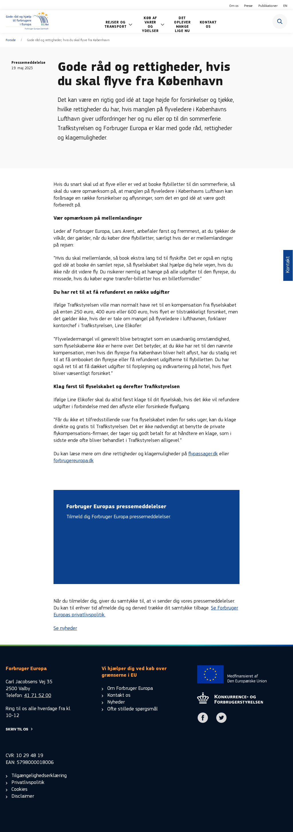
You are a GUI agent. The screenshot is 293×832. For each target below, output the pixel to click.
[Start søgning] (279, 21)
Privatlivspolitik (27, 782)
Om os (233, 6)
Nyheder (116, 702)
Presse (248, 6)
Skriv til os (17, 729)
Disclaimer (22, 796)
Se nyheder (65, 628)
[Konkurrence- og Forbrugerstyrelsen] (27, 21)
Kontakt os (118, 695)
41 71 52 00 (37, 695)
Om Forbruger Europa (130, 688)
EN (285, 6)
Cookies (19, 789)
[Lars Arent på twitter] (221, 722)
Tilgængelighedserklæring (39, 776)
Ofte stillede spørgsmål (132, 709)
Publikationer (268, 6)
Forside (11, 40)
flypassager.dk (203, 454)
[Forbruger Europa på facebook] (203, 722)
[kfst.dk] (230, 702)
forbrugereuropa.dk (74, 461)
